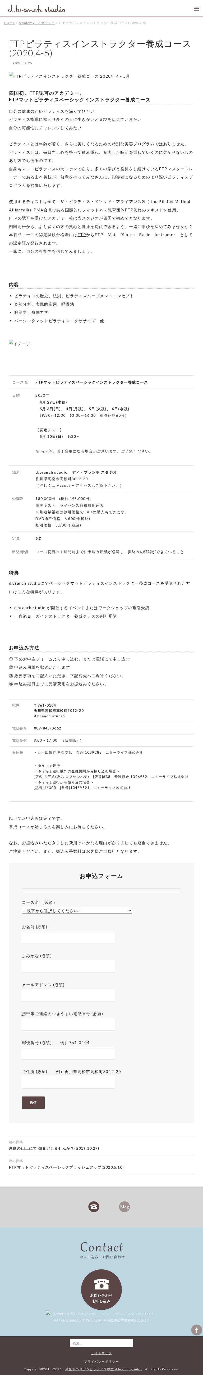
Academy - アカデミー (37, 23)
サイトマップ (101, 1353)
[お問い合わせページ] (101, 1289)
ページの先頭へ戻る (196, 1330)
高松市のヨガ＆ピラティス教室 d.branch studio (37, 9)
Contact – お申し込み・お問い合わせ (93, 1206)
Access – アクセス (74, 485)
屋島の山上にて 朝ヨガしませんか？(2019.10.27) (54, 1145)
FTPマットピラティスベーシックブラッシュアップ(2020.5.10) (66, 1164)
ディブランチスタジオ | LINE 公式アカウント (109, 1206)
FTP (81, 234)
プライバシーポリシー (101, 1361)
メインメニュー (195, 7)
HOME (9, 23)
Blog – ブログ (124, 1206)
